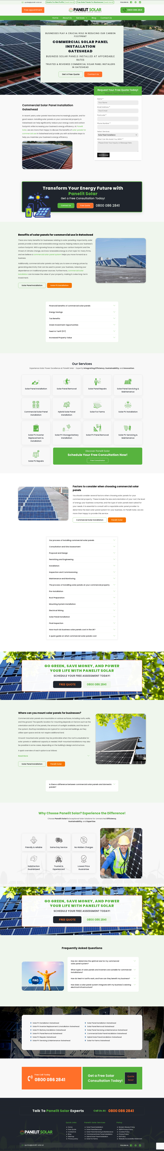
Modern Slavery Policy (127, 1127)
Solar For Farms (92, 1139)
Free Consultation (97, 460)
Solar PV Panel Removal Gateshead (47, 1033)
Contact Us (106, 17)
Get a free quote (71, 74)
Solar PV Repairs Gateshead (44, 1037)
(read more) (69, 2)
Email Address (103, 107)
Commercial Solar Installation (89, 520)
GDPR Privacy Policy (126, 1129)
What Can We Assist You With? (110, 139)
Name (100, 99)
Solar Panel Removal (94, 1129)
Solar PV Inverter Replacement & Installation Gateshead (56, 1026)
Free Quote (85, 205)
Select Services (103, 131)
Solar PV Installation (59, 285)
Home (55, 17)
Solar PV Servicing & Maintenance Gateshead (51, 1040)
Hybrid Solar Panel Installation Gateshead (104, 1037)
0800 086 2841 (134, 10)
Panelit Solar (117, 520)
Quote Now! (130, 1078)
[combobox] (117, 135)
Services (80, 17)
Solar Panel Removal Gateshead (100, 1026)
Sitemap (71, 1136)
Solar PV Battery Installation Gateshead (49, 1030)
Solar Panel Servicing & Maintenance (100, 1132)
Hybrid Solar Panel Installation (97, 1136)
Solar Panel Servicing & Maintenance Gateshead (107, 1030)
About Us (67, 17)
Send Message (103, 155)
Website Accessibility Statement (130, 1139)
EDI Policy (122, 1136)
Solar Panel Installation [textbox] (106, 135)
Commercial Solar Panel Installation (99, 1134)
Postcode (101, 115)
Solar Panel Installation (32, 285)
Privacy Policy (124, 1134)
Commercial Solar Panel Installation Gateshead (107, 1033)
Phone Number (103, 123)
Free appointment (33, 10)
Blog (94, 17)
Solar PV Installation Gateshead (46, 1023)
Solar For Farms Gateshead (98, 1040)
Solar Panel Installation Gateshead (101, 1023)
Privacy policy (73, 1139)
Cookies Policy (124, 1132)
